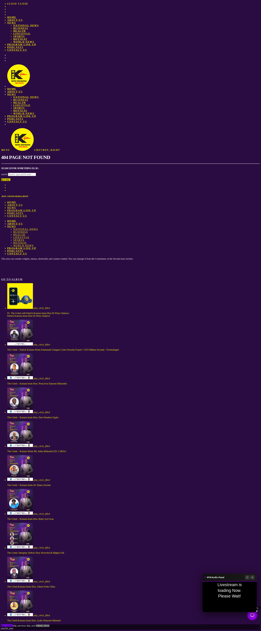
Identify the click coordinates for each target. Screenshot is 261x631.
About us (15, 20)
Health (19, 31)
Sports (19, 36)
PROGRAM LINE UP (21, 44)
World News (23, 41)
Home (11, 17)
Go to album (12, 279)
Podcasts (15, 47)
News (11, 22)
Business (20, 28)
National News (26, 25)
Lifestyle (22, 33)
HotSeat (20, 39)
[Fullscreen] (247, 577)
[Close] (252, 577)
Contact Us (17, 50)
